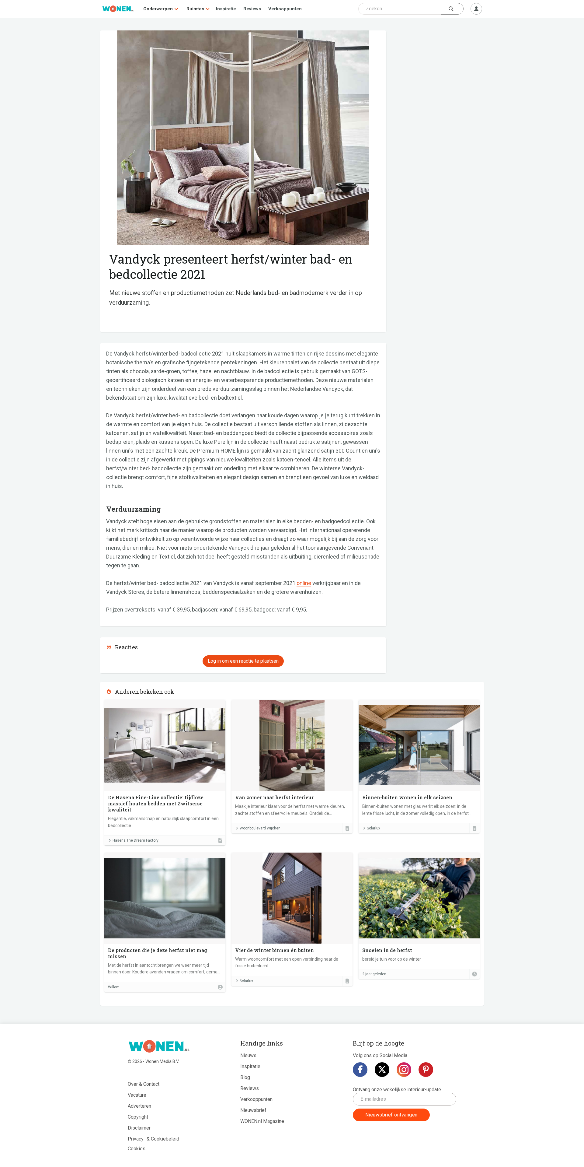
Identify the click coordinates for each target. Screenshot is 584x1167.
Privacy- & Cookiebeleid (153, 1139)
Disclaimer (139, 1128)
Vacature (137, 1095)
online (304, 583)
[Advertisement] (438, 75)
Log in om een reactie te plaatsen (243, 661)
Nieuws (248, 1055)
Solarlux (373, 828)
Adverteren (139, 1106)
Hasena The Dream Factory (135, 840)
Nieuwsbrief (253, 1110)
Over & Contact (143, 1084)
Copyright (138, 1117)
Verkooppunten (285, 9)
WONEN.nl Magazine (262, 1121)
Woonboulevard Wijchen (260, 828)
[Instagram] (404, 1069)
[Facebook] (360, 1069)
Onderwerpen (158, 9)
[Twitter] (382, 1069)
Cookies (136, 1148)
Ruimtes (195, 9)
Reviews (252, 9)
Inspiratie (226, 9)
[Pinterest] (426, 1069)
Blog (245, 1077)
